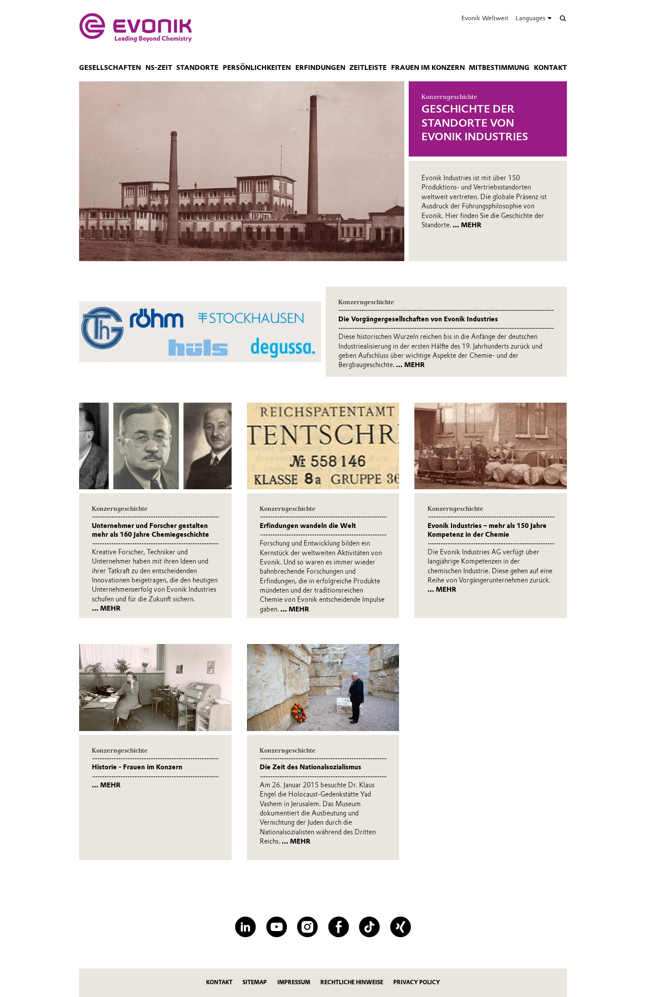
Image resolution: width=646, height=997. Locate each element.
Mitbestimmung (499, 68)
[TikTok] (369, 927)
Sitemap (255, 982)
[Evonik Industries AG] (135, 27)
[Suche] (563, 18)
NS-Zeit (158, 68)
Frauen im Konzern (428, 68)
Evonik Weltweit (484, 18)
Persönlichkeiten (257, 68)
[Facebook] (338, 927)
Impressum (293, 982)
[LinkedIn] (245, 927)
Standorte (197, 68)
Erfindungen (320, 68)
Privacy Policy (416, 982)
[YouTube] (276, 927)
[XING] (400, 927)
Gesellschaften (110, 68)
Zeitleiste (368, 68)
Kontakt (550, 68)
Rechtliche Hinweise (351, 982)
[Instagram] (307, 927)
